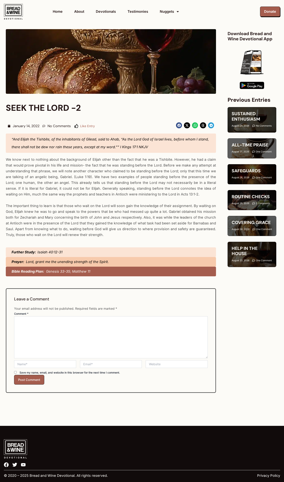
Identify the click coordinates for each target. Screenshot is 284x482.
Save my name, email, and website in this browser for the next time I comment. (70, 372)
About (79, 11)
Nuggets (167, 11)
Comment (21, 313)
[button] (179, 125)
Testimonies (138, 11)
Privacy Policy (268, 476)
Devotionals (106, 11)
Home (58, 11)
